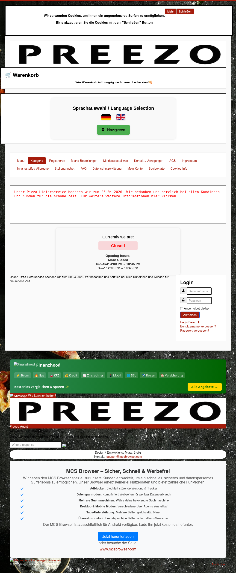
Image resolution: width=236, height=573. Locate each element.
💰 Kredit (71, 375)
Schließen (185, 11)
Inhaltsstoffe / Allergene (33, 168)
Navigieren (115, 129)
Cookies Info (179, 168)
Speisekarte (157, 168)
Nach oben (219, 564)
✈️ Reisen (148, 375)
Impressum (189, 160)
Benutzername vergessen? (198, 326)
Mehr (170, 11)
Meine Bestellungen (84, 160)
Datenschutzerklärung (106, 168)
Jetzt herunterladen (118, 536)
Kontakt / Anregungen (148, 160)
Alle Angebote (204, 387)
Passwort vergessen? (194, 330)
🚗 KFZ (54, 375)
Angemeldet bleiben (197, 308)
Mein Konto (135, 168)
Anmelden (190, 315)
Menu (20, 160)
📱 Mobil (115, 375)
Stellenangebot (64, 168)
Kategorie (36, 160)
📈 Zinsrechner (93, 375)
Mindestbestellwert (115, 160)
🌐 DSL (131, 375)
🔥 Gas (39, 375)
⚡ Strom (22, 375)
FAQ (83, 168)
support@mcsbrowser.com (124, 456)
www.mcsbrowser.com (118, 549)
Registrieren (57, 160)
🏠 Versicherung (172, 375)
